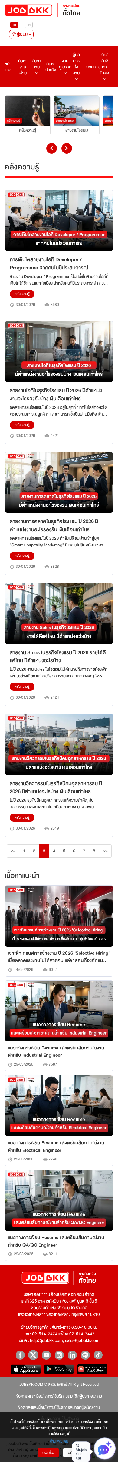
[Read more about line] (85, 1355)
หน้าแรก (8, 67)
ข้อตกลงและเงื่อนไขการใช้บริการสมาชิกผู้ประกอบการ (59, 1396)
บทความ (93, 66)
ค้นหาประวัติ (50, 67)
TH (14, 24)
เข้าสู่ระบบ (19, 34)
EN (29, 24)
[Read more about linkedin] (72, 1355)
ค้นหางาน (36, 63)
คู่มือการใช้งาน (76, 64)
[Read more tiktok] (98, 1355)
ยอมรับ (48, 1452)
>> (105, 850)
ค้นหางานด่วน (23, 67)
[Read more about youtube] (46, 1355)
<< (13, 850)
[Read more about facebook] (20, 1355)
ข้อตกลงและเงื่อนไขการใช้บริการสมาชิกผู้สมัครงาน (59, 1407)
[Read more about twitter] (33, 1355)
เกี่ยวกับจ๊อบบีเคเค (104, 64)
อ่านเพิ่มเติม (59, 1441)
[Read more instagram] (59, 1355)
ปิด (70, 1452)
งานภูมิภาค (65, 63)
